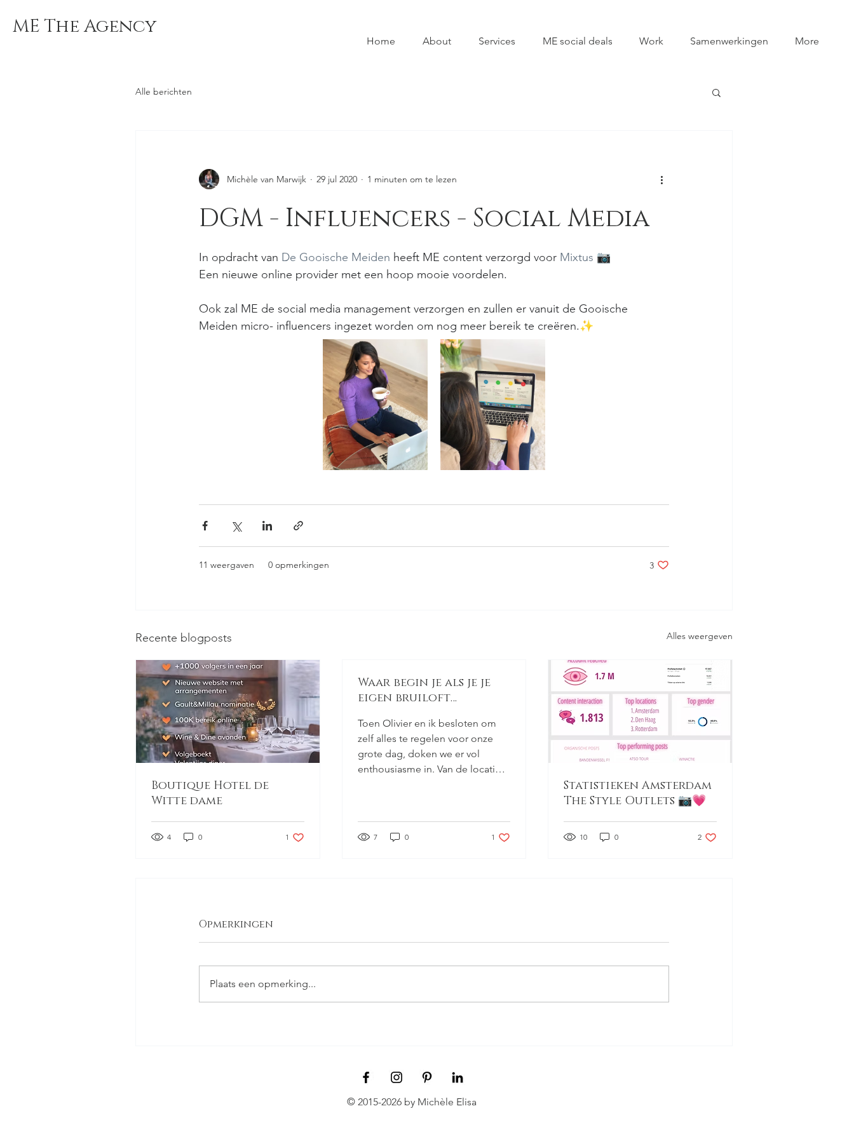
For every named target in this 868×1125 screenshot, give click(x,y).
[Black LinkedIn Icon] (457, 1077)
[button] (716, 92)
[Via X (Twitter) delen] (236, 526)
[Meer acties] (661, 179)
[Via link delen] (298, 526)
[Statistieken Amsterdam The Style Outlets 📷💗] (640, 711)
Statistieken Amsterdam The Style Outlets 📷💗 (638, 793)
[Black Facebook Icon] (366, 1077)
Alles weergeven (700, 636)
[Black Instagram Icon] (396, 1077)
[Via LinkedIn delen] (267, 526)
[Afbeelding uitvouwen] (375, 405)
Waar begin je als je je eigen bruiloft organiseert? (424, 690)
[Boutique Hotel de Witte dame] (228, 711)
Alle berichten (163, 91)
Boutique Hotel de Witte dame (210, 793)
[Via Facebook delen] (205, 526)
